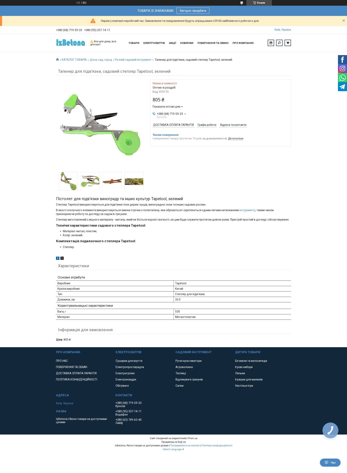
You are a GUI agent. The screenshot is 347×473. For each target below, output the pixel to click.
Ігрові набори (244, 367)
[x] (62, 258)
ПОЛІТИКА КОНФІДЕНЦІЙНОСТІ (76, 379)
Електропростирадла (130, 367)
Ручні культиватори (189, 360)
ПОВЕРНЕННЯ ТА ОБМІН (213, 42)
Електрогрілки (125, 373)
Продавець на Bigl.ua (173, 442)
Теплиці (181, 373)
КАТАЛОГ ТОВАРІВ (74, 59)
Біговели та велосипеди (251, 360)
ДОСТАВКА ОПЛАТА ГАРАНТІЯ (76, 373)
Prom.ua (192, 438)
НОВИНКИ (186, 42)
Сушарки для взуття (129, 360)
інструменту (247, 210)
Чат (333, 462)
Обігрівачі (122, 385)
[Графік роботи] (271, 43)
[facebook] (57, 258)
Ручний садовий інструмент (133, 59)
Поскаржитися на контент (185, 445)
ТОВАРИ (134, 42)
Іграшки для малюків (249, 379)
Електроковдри (126, 379)
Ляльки (240, 373)
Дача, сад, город (101, 59)
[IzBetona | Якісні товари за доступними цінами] (71, 43)
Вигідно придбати (193, 11)
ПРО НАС (62, 360)
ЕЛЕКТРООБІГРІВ (154, 42)
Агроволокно (184, 367)
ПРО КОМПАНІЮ (243, 42)
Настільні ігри (244, 385)
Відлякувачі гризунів (189, 379)
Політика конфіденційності (217, 445)
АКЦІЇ (172, 42)
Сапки (180, 385)
